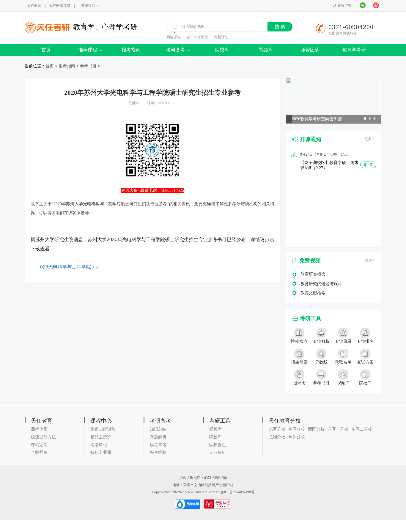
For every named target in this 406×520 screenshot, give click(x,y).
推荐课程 (87, 49)
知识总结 (158, 429)
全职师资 (39, 452)
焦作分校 (296, 437)
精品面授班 (100, 437)
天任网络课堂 (59, 6)
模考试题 (158, 444)
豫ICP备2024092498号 (237, 492)
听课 (368, 164)
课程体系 (39, 429)
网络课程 (173, 37)
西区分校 (316, 429)
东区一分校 (338, 429)
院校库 (222, 49)
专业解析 (217, 452)
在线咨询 (344, 6)
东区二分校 (361, 429)
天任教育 (34, 6)
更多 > (369, 139)
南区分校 (296, 429)
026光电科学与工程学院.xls (69, 266)
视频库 (266, 49)
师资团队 (310, 49)
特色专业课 (100, 452)
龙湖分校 (277, 437)
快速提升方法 (43, 437)
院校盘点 (217, 444)
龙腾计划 (221, 37)
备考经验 (158, 452)
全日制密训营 (197, 37)
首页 (46, 49)
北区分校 (277, 429)
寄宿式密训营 (102, 429)
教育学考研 (354, 49)
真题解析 (158, 437)
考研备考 (175, 49)
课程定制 (39, 444)
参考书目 (88, 66)
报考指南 (132, 49)
